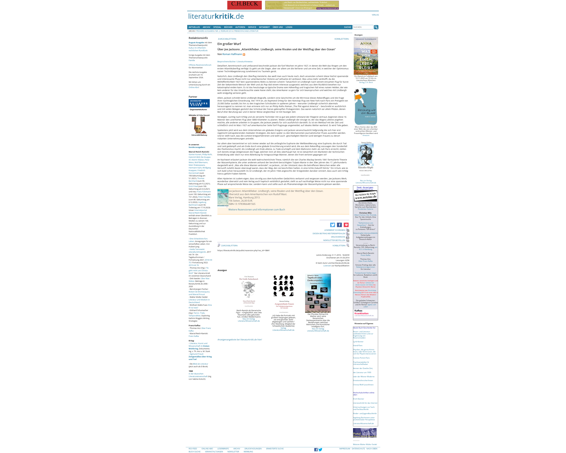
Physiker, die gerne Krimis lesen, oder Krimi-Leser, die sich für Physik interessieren (364, 351)
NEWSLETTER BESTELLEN (334, 240)
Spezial (217, 27)
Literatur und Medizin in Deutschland (199, 301)
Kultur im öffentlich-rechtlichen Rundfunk (198, 49)
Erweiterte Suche (275, 448)
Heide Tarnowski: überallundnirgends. (197, 250)
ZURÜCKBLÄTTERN (226, 38)
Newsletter (233, 451)
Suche (347, 27)
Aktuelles (194, 27)
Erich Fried (193, 186)
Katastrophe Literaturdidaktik (365, 233)
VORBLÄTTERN (341, 38)
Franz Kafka (194, 336)
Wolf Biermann (201, 162)
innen (371, 384)
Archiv (206, 27)
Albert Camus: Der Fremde (365, 215)
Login (289, 27)
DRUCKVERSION (338, 236)
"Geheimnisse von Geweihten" (365, 224)
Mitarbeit (264, 27)
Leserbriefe (223, 448)
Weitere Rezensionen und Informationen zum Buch (256, 209)
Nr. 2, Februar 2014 (224, 31)
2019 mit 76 (194, 265)
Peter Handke (204, 197)
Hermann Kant (195, 167)
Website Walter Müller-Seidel (365, 444)
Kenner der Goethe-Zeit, (363, 368)
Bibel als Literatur (200, 363)
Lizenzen (327, 265)
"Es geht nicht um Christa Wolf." (199, 270)
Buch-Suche (194, 451)
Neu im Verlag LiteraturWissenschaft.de (249, 319)
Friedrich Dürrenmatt (197, 171)
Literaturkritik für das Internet (365, 403)
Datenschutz (358, 448)
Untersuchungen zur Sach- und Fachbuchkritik (364, 408)
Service (252, 27)
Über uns (278, 27)
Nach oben (371, 448)
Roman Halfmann (232, 54)
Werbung (248, 451)
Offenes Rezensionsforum (200, 65)
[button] (332, 225)
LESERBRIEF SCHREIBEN (334, 230)
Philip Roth (207, 154)
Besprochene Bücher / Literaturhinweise (234, 61)
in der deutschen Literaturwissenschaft (198, 375)
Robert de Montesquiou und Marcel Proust (199, 293)
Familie (192, 60)
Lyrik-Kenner (358, 341)
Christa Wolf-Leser (360, 384)
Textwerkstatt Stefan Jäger (365, 273)
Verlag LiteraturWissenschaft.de (283, 329)
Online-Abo (194, 87)
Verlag (375, 14)
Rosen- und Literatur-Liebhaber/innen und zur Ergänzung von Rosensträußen (363, 334)
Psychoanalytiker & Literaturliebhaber (361, 363)
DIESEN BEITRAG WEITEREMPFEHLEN (329, 233)
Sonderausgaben (197, 147)
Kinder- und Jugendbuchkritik (365, 413)
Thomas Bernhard (196, 179)
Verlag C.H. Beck (366, 82)
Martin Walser (198, 159)
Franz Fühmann (204, 191)
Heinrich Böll (194, 157)
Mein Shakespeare (197, 165)
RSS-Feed (193, 448)
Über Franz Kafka (365, 261)
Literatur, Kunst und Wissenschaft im (199, 346)
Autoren (240, 27)
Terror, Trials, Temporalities (197, 314)
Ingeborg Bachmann (197, 203)
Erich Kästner (358, 399)
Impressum (344, 448)
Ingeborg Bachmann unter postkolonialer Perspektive (364, 418)
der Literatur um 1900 (362, 372)
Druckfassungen (253, 448)
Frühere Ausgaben (205, 31)
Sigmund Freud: (200, 357)
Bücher (228, 27)
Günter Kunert (195, 154)
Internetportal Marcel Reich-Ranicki (198, 211)
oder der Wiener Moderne (364, 376)
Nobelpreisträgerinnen (365, 267)
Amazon (366, 135)
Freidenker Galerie (365, 209)
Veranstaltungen (214, 451)
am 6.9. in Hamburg (368, 248)
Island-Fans (357, 345)
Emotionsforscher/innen (363, 380)
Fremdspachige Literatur (246, 31)
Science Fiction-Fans (361, 358)
